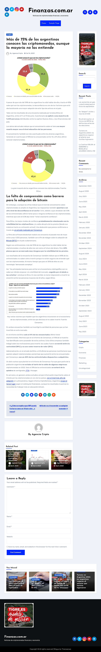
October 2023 (84, 306)
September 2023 (85, 311)
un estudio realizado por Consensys (28, 230)
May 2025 (82, 207)
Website (10, 537)
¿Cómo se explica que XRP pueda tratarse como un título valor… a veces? (22, 409)
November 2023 (85, 300)
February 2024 (84, 285)
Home (44, 23)
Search (82, 74)
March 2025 (83, 217)
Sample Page (54, 23)
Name (9, 516)
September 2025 (85, 186)
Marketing (82, 363)
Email (9, 527)
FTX (27, 371)
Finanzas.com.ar (50, 11)
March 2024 (83, 280)
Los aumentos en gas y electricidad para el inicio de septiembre (87, 104)
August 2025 (84, 191)
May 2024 (82, 269)
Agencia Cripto (17, 53)
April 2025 (83, 212)
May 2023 (82, 332)
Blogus (56, 649)
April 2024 (83, 274)
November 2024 (85, 238)
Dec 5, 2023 (14, 466)
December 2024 (85, 233)
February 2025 (84, 222)
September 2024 (85, 248)
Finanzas (82, 358)
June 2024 (83, 264)
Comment (11, 487)
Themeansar (66, 649)
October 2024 (84, 243)
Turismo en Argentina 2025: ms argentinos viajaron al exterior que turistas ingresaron (86, 135)
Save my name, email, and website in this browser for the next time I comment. (37, 547)
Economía (82, 353)
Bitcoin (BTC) (11, 241)
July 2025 (83, 196)
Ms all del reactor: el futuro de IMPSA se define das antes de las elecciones (61, 583)
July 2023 (83, 321)
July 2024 (83, 259)
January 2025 (84, 228)
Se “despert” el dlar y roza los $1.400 (37, 586)
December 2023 (85, 295)
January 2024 (84, 290)
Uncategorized (84, 368)
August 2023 (84, 316)
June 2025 (83, 202)
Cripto (9, 34)
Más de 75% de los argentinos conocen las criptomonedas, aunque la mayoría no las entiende (38, 44)
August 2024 (84, 254)
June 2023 (83, 326)
